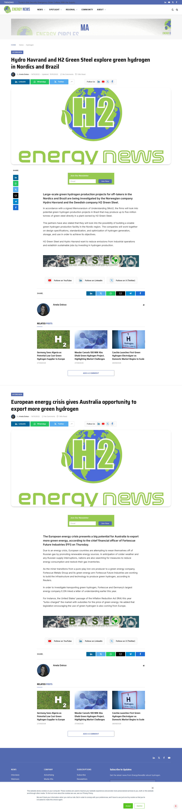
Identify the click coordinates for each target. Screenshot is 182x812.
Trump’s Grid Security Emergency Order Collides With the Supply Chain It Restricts (48, 2)
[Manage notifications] (176, 806)
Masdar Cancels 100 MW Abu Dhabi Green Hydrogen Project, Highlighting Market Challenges (90, 356)
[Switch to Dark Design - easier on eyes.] (172, 10)
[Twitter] (15, 189)
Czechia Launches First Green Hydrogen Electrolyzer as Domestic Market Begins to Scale (128, 356)
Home (21, 45)
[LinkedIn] (15, 177)
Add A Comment (91, 373)
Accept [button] (128, 806)
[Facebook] (15, 207)
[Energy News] (17, 10)
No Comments (68, 74)
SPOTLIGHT (54, 9)
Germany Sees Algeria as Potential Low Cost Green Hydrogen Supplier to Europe (51, 356)
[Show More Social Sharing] (71, 81)
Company (48, 769)
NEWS (40, 9)
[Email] (15, 195)
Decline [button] (139, 806)
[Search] (176, 10)
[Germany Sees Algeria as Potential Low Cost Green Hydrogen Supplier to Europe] (53, 339)
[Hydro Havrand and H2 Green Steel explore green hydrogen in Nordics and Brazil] (91, 126)
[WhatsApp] (15, 183)
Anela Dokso (24, 74)
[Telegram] (15, 201)
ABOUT (100, 9)
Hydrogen (30, 45)
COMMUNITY (87, 9)
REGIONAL (70, 9)
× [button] (152, 787)
